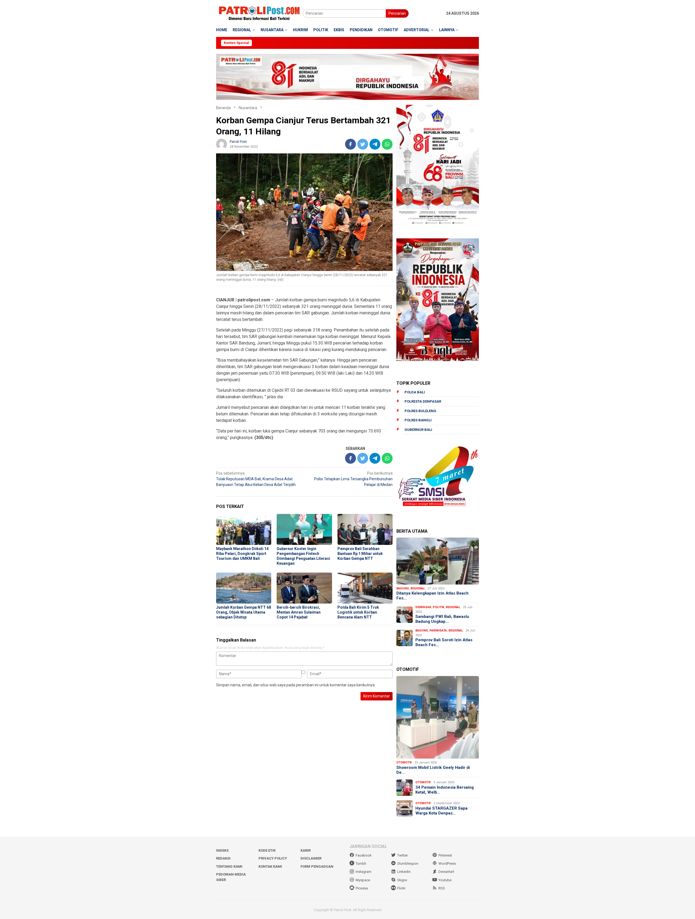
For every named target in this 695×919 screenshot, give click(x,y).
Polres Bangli (418, 420)
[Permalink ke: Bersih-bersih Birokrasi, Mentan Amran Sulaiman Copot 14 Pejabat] (304, 588)
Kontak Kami (270, 866)
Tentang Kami (229, 866)
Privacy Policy (272, 858)
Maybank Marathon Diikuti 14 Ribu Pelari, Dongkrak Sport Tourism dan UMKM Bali (242, 554)
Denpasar (423, 607)
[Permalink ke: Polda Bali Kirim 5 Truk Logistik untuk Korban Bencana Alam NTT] (365, 588)
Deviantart (446, 872)
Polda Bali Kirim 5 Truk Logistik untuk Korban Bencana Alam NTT (358, 612)
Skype (402, 880)
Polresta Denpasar (423, 401)
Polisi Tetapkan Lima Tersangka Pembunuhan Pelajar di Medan (353, 479)
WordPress (447, 863)
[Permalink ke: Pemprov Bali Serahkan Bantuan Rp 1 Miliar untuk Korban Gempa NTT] (365, 529)
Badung (402, 588)
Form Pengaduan (317, 866)
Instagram (363, 872)
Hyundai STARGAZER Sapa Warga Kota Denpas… (441, 811)
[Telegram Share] (374, 144)
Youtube (444, 880)
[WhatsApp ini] (387, 144)
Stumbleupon (407, 863)
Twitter (402, 855)
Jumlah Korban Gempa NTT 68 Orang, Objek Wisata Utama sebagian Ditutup (243, 612)
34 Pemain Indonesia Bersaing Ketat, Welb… (444, 790)
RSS (441, 888)
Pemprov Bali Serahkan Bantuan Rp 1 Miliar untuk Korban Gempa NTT (360, 554)
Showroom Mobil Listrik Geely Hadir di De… (433, 770)
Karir (306, 850)
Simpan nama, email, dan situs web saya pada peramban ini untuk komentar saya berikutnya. (295, 685)
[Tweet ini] (362, 144)
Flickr (401, 888)
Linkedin (403, 872)
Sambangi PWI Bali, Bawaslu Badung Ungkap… (442, 619)
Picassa (362, 888)
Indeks (222, 850)
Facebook (364, 855)
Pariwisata (438, 630)
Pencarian (397, 13)
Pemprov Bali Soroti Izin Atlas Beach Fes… (443, 642)
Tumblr (361, 863)
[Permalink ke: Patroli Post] (221, 144)
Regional (417, 588)
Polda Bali (415, 392)
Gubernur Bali (418, 430)
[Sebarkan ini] (350, 144)
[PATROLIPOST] (259, 13)
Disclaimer (311, 858)
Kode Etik (267, 850)
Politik (438, 607)
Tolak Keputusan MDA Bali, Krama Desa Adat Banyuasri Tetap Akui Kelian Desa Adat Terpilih (256, 479)
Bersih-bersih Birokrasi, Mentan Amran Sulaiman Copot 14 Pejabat (299, 612)
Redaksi (223, 858)
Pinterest (445, 855)
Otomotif (404, 762)
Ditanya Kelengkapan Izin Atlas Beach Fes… (432, 596)
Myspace (363, 880)
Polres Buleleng (420, 411)
